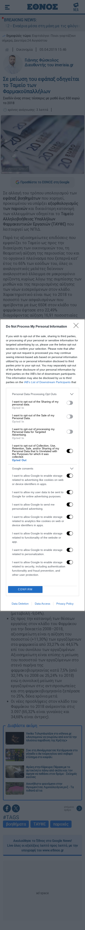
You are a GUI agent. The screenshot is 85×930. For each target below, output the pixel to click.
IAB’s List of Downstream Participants (47, 382)
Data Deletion (20, 603)
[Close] (77, 327)
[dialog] (42, 465)
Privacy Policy (65, 603)
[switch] (70, 403)
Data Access (42, 603)
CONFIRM (25, 589)
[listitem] (42, 394)
